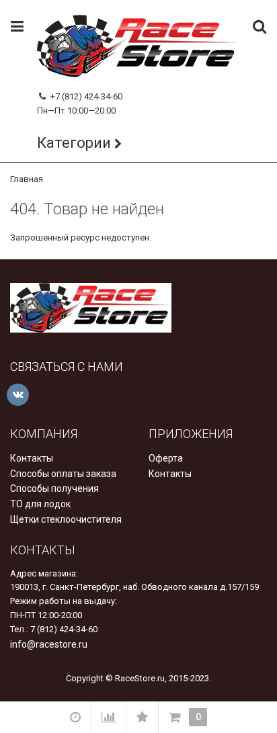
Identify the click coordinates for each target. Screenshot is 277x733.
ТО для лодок (40, 504)
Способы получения (54, 488)
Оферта (166, 458)
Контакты (31, 458)
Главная (26, 179)
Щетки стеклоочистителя (66, 519)
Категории (74, 142)
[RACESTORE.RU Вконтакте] (18, 395)
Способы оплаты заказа (63, 473)
